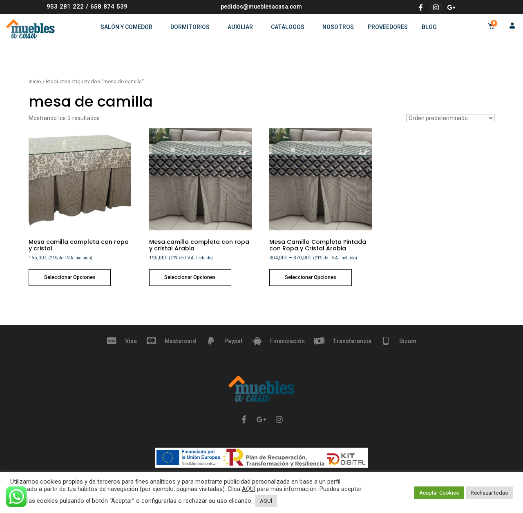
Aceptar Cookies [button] (439, 493)
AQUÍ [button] (266, 501)
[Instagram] (436, 7)
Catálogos (287, 27)
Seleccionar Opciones (70, 277)
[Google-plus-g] (451, 7)
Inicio (35, 81)
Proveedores (388, 27)
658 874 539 (108, 6)
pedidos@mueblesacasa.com (261, 6)
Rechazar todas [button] (489, 493)
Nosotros (338, 27)
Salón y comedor (126, 27)
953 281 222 (65, 6)
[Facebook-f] (420, 7)
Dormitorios (190, 27)
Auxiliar (240, 27)
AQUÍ (248, 489)
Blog (429, 27)
